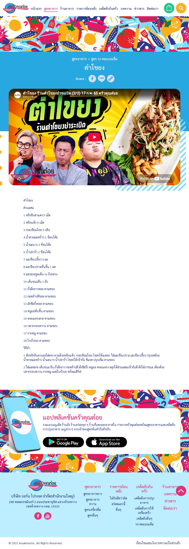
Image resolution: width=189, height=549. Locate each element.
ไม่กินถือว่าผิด (118, 498)
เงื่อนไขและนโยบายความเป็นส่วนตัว (158, 543)
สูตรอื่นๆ (92, 515)
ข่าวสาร (139, 9)
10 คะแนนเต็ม (144, 524)
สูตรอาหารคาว (92, 494)
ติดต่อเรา (170, 508)
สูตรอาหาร (79, 59)
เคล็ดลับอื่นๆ (144, 518)
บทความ (126, 9)
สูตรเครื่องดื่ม (93, 510)
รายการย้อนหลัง (119, 488)
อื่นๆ (118, 510)
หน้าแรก (36, 9)
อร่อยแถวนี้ (118, 504)
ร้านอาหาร (67, 9)
